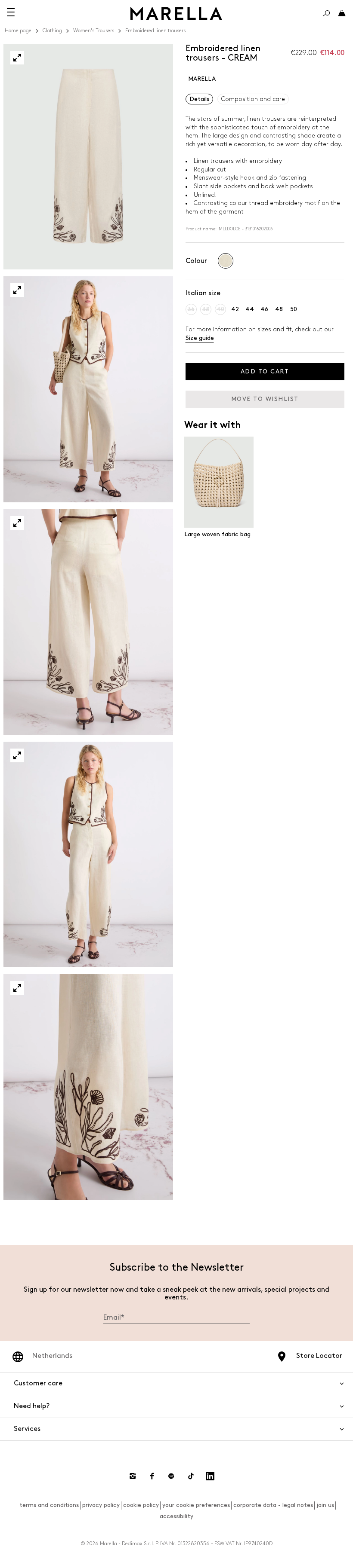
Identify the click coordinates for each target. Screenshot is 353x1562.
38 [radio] (205, 309)
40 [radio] (220, 309)
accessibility (176, 1516)
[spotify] (171, 1476)
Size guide (200, 338)
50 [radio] (293, 309)
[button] (17, 57)
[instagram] (132, 1476)
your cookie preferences (196, 1505)
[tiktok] (190, 1476)
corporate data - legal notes (273, 1505)
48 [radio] (279, 309)
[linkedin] (210, 1476)
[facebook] (152, 1476)
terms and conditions (49, 1505)
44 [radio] (249, 309)
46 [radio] (264, 309)
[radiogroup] (225, 261)
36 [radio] (191, 309)
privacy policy (101, 1505)
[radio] (225, 261)
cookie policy (141, 1505)
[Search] (326, 13)
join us (325, 1505)
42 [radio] (235, 309)
